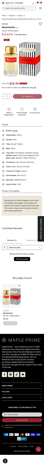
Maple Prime (25, 451)
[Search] (4, 8)
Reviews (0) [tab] (12, 240)
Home (4, 16)
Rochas (20, 16)
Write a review (22, 259)
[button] (7, 34)
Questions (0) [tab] (32, 240)
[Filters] (4, 247)
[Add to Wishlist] (40, 24)
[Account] (33, 3)
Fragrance (12, 16)
